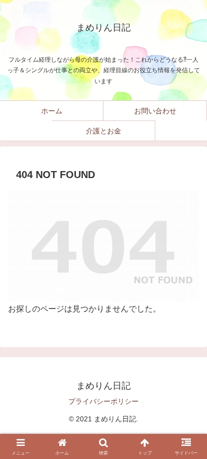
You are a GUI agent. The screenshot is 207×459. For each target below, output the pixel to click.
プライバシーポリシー (103, 401)
